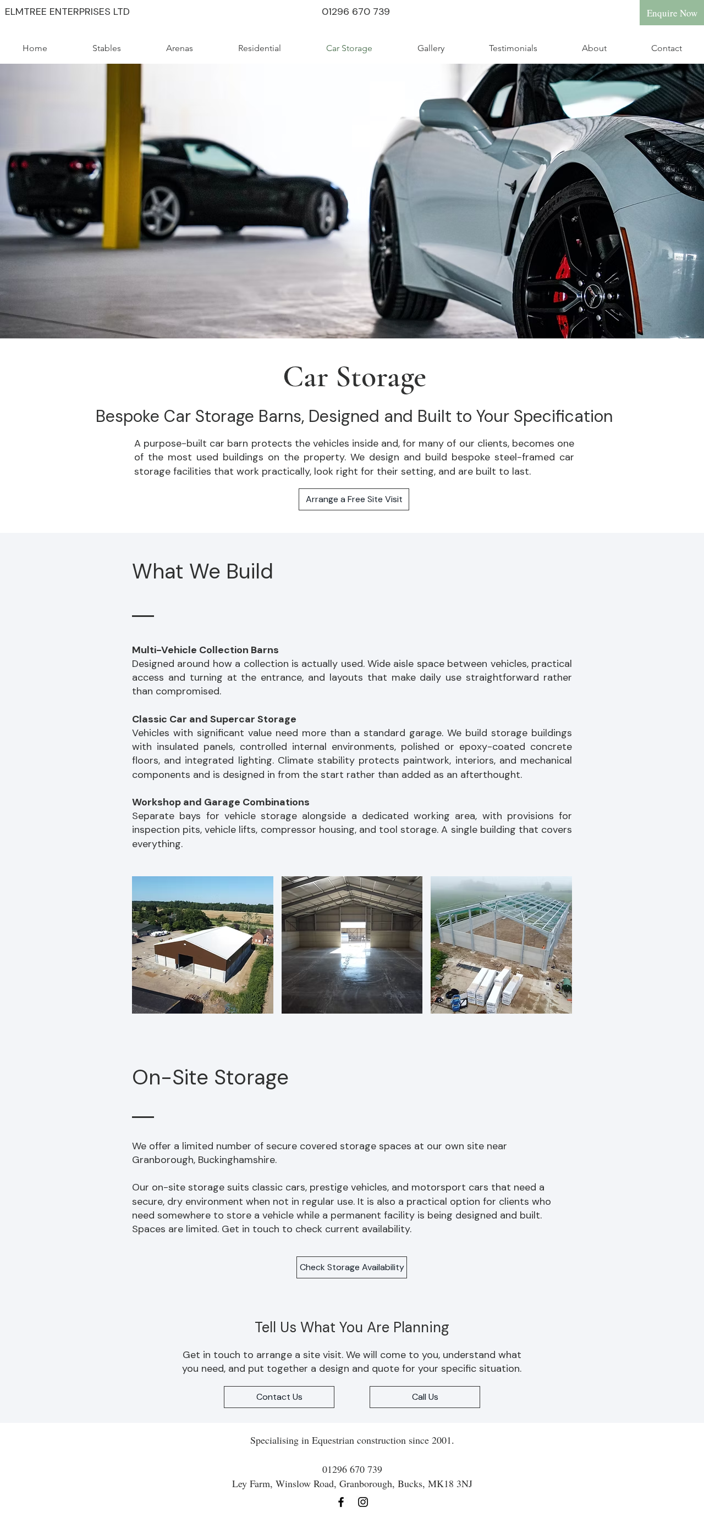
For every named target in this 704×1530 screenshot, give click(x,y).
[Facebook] (341, 1502)
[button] (202, 945)
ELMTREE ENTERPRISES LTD (67, 11)
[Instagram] (363, 1502)
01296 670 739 (356, 11)
